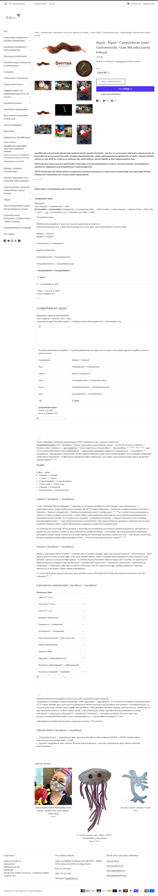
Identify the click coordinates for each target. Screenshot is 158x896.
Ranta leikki (9, 131)
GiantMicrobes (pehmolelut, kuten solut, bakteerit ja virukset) (15, 148)
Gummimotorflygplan (13, 125)
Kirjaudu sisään (41, 4)
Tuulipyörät (17, 72)
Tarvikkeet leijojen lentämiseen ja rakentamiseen (17, 64)
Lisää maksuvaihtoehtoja (110, 94)
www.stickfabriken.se (115, 866)
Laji (46, 212)
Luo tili (51, 4)
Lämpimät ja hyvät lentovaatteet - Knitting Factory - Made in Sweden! (17, 218)
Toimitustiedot (9, 864)
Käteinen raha (148, 4)
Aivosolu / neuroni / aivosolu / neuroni (135, 808)
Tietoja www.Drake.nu (12, 861)
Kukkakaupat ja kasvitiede (14, 161)
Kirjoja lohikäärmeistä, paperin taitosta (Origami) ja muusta (17, 207)
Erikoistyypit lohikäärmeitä (17, 56)
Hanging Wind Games (17, 84)
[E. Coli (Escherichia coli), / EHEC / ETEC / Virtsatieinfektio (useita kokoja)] (94, 800)
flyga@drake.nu (71, 878)
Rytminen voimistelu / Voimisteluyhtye (13, 170)
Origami (17, 200)
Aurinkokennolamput (17, 103)
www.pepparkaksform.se (117, 875)
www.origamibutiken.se (116, 871)
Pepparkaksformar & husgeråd (17, 228)
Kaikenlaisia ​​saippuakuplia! (16, 109)
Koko (98, 68)
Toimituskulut (120, 61)
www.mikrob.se (113, 861)
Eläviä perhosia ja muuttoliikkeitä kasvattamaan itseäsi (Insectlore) (17, 156)
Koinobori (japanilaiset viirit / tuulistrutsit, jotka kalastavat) (16, 179)
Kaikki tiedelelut (10, 142)
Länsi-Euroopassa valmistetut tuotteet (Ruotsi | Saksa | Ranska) (17, 190)
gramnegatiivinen (71, 448)
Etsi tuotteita (9, 234)
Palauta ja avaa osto (12, 867)
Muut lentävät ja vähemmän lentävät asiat (16, 117)
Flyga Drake (23, 891)
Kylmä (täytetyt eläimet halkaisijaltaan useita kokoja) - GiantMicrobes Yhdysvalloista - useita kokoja (53, 811)
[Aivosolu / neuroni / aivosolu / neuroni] (135, 786)
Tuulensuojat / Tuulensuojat (17, 78)
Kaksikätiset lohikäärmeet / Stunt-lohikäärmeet (17, 48)
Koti (5, 31)
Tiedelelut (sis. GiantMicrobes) (17, 137)
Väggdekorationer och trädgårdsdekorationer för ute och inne (17, 94)
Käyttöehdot (8, 870)
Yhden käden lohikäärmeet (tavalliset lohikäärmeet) (17, 39)
